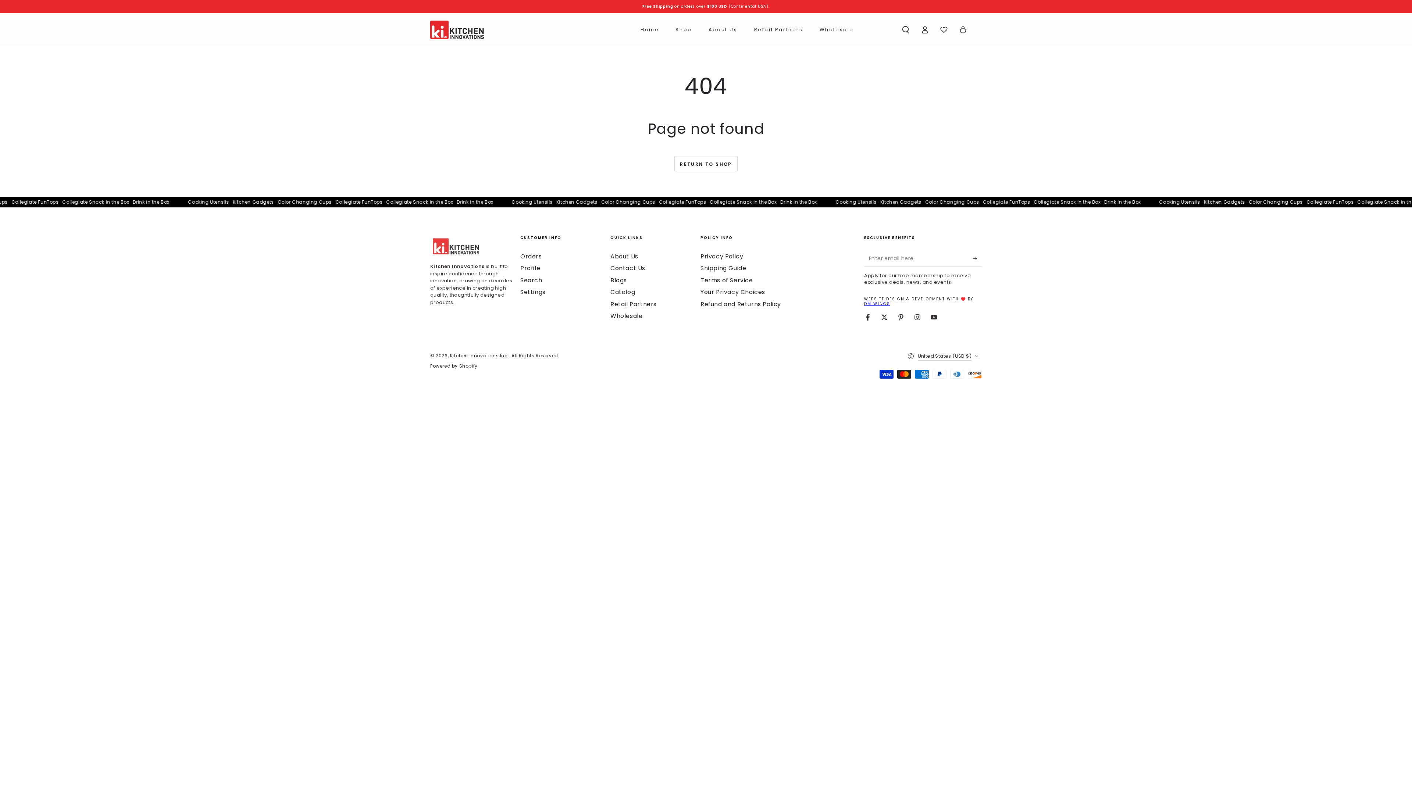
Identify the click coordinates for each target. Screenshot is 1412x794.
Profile (530, 268)
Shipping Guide (723, 268)
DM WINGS (877, 304)
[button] (905, 30)
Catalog (622, 292)
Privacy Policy (721, 256)
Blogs (618, 280)
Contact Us (627, 268)
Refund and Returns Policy (740, 304)
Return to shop (706, 164)
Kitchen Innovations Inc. (479, 356)
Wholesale (626, 316)
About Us (624, 256)
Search (531, 280)
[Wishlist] (943, 30)
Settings (533, 292)
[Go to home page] (457, 30)
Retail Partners (633, 304)
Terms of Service (726, 280)
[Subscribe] (977, 258)
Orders (531, 256)
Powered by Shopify (454, 366)
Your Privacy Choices (732, 292)
